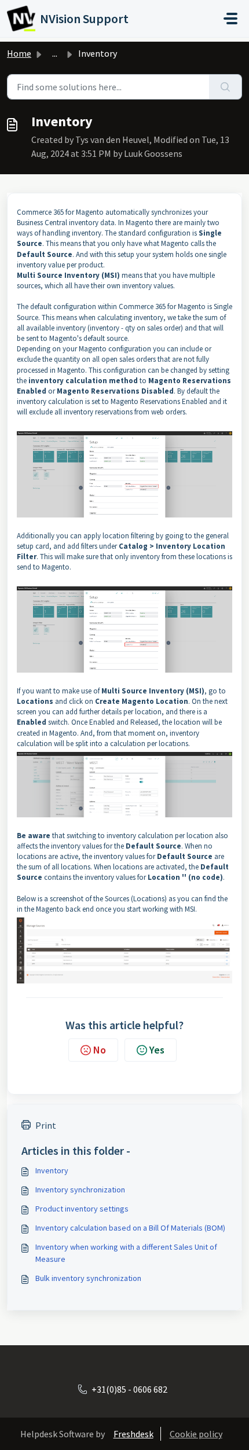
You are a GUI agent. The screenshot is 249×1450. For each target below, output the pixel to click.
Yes (156, 1049)
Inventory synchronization (80, 1189)
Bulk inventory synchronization (88, 1278)
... (54, 53)
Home (19, 53)
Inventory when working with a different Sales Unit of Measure (126, 1253)
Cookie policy (196, 1434)
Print (45, 1125)
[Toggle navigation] (230, 18)
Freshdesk (133, 1434)
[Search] (225, 87)
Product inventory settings (82, 1208)
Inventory (51, 1170)
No (99, 1049)
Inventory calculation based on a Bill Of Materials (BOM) (130, 1228)
